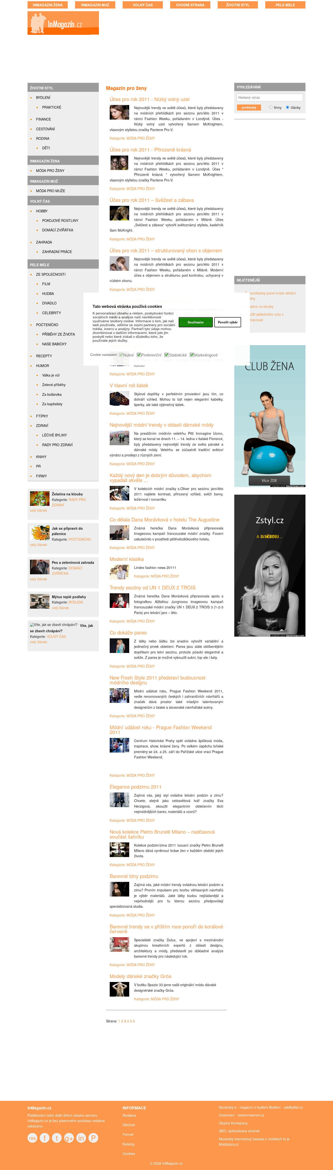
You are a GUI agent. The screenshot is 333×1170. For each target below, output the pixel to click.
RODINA (42, 138)
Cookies (129, 1153)
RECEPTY (44, 355)
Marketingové (206, 355)
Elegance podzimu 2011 (136, 786)
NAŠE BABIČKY (54, 343)
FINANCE (43, 119)
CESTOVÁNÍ (45, 128)
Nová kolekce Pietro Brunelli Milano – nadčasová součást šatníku (162, 834)
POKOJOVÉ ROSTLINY (60, 220)
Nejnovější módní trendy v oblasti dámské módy (162, 424)
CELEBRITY (51, 312)
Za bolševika (52, 394)
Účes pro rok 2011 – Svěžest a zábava (152, 199)
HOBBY (42, 210)
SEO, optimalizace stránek (239, 1130)
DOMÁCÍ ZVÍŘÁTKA (57, 229)
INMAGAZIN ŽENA (48, 4)
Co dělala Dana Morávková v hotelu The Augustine (164, 519)
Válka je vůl (50, 375)
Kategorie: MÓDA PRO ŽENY (132, 138)
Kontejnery (239, 1123)
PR (38, 466)
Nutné (128, 355)
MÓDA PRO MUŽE (50, 190)
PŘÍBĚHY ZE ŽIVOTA (58, 334)
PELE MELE (285, 4)
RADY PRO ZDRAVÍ (57, 444)
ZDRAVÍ (42, 425)
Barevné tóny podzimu (134, 875)
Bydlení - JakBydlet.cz (286, 1107)
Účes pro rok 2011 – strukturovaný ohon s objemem (166, 250)
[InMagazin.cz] (58, 35)
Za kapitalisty (52, 403)
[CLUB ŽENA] (272, 489)
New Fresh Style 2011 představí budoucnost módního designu (158, 680)
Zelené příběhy (54, 384)
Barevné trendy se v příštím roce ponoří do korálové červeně (166, 929)
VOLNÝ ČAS (143, 4)
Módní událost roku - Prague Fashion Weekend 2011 (161, 730)
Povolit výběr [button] (228, 322)
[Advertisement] (207, 46)
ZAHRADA (44, 242)
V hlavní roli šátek (129, 385)
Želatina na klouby (259, 306)
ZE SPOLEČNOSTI (51, 274)
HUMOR (42, 365)
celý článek (38, 510)
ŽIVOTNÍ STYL (238, 4)
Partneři (128, 1134)
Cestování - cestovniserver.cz (241, 1115)
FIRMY (41, 475)
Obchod (129, 1124)
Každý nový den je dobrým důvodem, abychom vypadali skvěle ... (160, 477)
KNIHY (41, 456)
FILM (46, 283)
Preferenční (151, 355)
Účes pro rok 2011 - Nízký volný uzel (149, 99)
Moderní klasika (127, 558)
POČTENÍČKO (47, 324)
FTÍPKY (42, 416)
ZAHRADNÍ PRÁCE (57, 251)
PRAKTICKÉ (51, 107)
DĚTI (46, 147)
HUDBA (48, 293)
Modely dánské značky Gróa (140, 976)
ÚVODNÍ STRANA (190, 4)
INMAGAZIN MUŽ (95, 4)
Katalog (128, 1144)
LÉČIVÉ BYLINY (54, 435)
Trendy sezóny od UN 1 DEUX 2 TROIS (153, 587)
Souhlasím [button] (196, 322)
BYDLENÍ (43, 97)
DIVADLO (49, 303)
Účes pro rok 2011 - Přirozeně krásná (150, 149)
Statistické (178, 355)
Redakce (129, 1115)
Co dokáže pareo (128, 632)
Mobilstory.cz (229, 1144)
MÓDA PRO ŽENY (50, 170)
